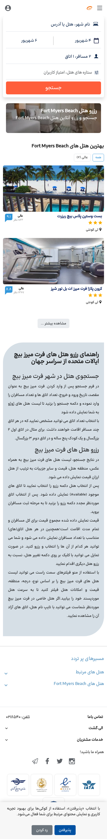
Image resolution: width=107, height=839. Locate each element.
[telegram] (35, 761)
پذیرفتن (65, 830)
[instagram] (72, 761)
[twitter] (59, 761)
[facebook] (47, 761)
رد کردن (42, 830)
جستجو (53, 88)
